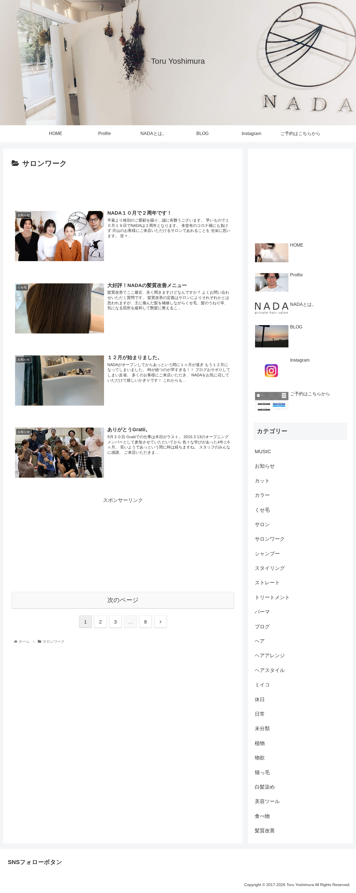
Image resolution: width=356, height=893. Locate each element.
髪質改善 (265, 830)
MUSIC (263, 451)
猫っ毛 (262, 772)
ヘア (260, 641)
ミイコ (262, 685)
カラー (262, 495)
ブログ (262, 626)
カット (262, 481)
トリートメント (272, 597)
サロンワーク (270, 539)
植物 (260, 743)
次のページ (123, 600)
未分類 (262, 728)
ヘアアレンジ (270, 655)
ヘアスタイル (270, 670)
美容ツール (267, 801)
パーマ (262, 612)
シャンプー (267, 553)
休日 (260, 699)
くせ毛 (262, 510)
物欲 (260, 757)
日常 (260, 714)
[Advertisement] (123, 185)
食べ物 (262, 816)
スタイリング (270, 568)
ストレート (267, 582)
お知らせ (265, 466)
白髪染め (265, 787)
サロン (262, 524)
